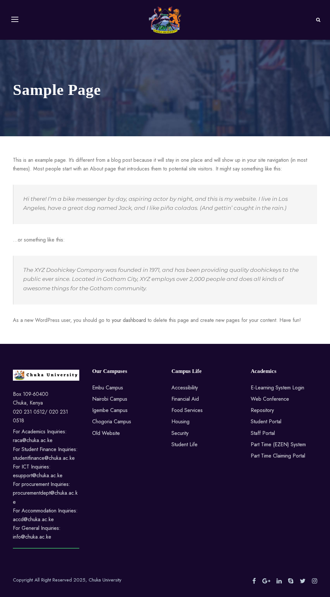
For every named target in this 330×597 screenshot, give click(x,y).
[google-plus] (266, 581)
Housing (180, 421)
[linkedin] (279, 581)
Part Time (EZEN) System (278, 444)
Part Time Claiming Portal (278, 455)
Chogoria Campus (111, 421)
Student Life (184, 444)
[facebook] (254, 581)
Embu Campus (107, 387)
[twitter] (303, 581)
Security (180, 433)
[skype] (290, 581)
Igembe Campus (110, 410)
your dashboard (129, 320)
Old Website (106, 433)
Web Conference (270, 399)
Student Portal (266, 421)
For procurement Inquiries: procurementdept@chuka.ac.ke (45, 492)
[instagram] (314, 581)
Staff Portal (263, 433)
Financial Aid (185, 399)
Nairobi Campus (109, 399)
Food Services (187, 410)
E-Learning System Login (277, 387)
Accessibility (184, 387)
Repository (262, 410)
